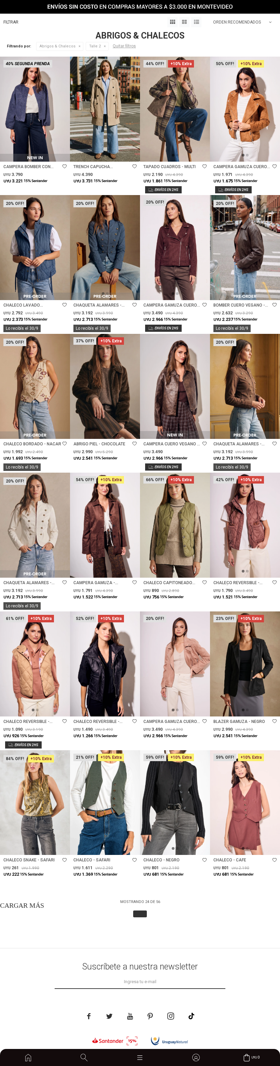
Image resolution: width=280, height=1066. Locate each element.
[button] (84, 1057)
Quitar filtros (124, 46)
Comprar (49, 153)
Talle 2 (95, 46)
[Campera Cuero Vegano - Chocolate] (175, 386)
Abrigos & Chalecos (57, 46)
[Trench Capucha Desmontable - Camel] (105, 109)
